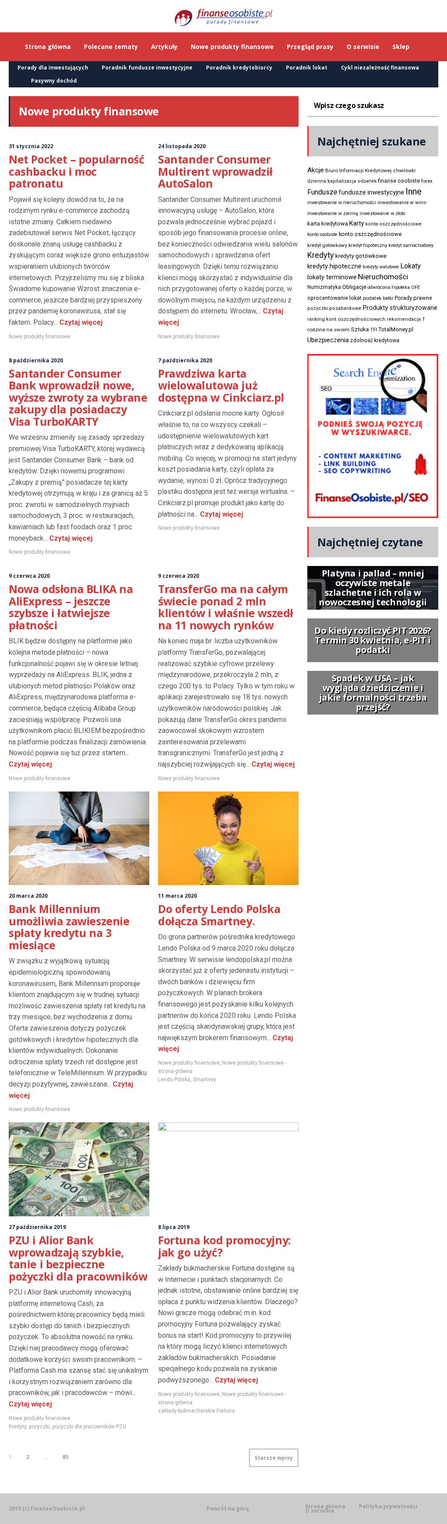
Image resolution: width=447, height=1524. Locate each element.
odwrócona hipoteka (389, 287)
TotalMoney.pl (395, 329)
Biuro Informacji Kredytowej (358, 170)
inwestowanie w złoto (382, 213)
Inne (414, 191)
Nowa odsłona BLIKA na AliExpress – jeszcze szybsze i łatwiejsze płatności (71, 606)
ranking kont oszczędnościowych (346, 319)
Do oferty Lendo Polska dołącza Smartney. (219, 914)
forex (427, 181)
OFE (415, 287)
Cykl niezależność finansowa (380, 67)
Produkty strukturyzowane (400, 307)
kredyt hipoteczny (367, 245)
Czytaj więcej (80, 322)
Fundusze (322, 192)
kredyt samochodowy (411, 245)
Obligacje (354, 287)
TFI (373, 330)
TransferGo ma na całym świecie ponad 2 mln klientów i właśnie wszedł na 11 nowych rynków (225, 606)
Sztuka (360, 329)
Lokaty (410, 266)
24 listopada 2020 (182, 146)
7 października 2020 (185, 360)
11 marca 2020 (177, 895)
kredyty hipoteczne (334, 266)
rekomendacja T (406, 319)
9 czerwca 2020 (29, 576)
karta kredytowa (327, 223)
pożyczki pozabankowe (334, 308)
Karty (356, 223)
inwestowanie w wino (402, 202)
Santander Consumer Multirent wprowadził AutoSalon (215, 171)
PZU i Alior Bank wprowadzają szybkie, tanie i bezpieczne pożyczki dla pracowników (78, 1258)
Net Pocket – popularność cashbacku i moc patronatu (76, 171)
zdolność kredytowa (374, 340)
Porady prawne (413, 298)
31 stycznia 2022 (31, 146)
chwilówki (404, 171)
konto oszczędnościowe (370, 234)
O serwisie (319, 1511)
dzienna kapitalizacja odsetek (342, 181)
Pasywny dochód (54, 80)
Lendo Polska (174, 1079)
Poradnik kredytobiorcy (239, 67)
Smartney (204, 1079)
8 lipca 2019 (173, 1227)
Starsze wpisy (273, 1458)
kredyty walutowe (381, 267)
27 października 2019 (37, 1227)
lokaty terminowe (332, 277)
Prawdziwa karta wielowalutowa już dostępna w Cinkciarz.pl (221, 385)
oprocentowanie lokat (334, 298)
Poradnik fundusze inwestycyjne (147, 67)
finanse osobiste (399, 181)
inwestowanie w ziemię (332, 213)
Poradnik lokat (306, 67)
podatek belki (378, 298)
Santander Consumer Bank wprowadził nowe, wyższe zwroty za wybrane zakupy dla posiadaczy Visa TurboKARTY (78, 397)
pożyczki (39, 1426)
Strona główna (325, 1506)
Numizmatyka (324, 287)
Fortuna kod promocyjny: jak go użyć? (224, 1246)
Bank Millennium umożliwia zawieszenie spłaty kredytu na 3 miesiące (69, 926)
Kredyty (17, 1426)
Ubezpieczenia (328, 340)
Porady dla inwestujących (52, 67)
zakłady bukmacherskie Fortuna (196, 1411)
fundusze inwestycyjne (371, 192)
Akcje (315, 170)
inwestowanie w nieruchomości (341, 202)
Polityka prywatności (388, 1506)
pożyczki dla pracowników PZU (89, 1426)
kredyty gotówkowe (360, 256)
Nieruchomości (383, 276)
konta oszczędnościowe (393, 224)
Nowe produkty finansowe (39, 336)
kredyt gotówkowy (327, 245)
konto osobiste (322, 234)
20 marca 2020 (28, 895)
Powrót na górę (227, 1508)
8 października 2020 (36, 360)
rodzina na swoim (328, 329)
